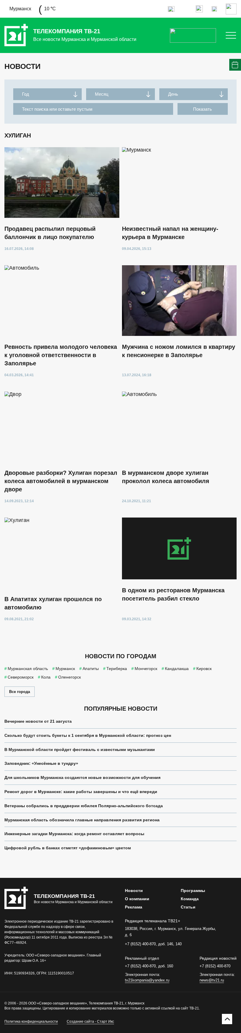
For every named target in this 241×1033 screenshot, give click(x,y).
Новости (134, 890)
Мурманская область (28, 668)
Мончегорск (146, 668)
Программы (193, 890)
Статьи (188, 907)
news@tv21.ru (212, 980)
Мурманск (65, 668)
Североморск (21, 677)
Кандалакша (177, 668)
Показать (202, 109)
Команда (190, 898)
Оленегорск (69, 677)
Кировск (204, 668)
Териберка (116, 668)
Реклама (133, 907)
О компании (137, 898)
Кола (46, 677)
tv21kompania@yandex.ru (147, 980)
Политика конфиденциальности (31, 1021)
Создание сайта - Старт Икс (90, 1021)
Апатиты (91, 668)
